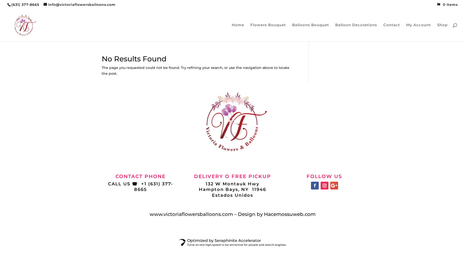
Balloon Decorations (356, 25)
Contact (391, 25)
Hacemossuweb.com (290, 214)
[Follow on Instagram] (324, 185)
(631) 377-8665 (25, 4)
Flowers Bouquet (268, 25)
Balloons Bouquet (310, 25)
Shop (442, 25)
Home (238, 25)
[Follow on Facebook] (315, 185)
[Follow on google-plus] (334, 185)
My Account (418, 25)
